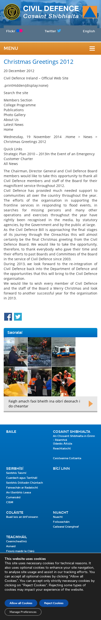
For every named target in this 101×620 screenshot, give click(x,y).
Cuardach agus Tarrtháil (21, 477)
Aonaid (10, 546)
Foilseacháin (61, 521)
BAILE (11, 432)
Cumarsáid (13, 497)
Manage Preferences (23, 612)
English (89, 31)
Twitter (50, 31)
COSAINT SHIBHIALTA (71, 432)
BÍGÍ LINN (61, 469)
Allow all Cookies (21, 603)
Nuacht (60, 513)
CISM (9, 502)
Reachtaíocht (62, 448)
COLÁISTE (14, 513)
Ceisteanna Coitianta (67, 458)
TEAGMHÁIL (16, 537)
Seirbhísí (14, 469)
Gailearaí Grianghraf (66, 526)
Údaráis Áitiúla (62, 443)
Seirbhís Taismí (16, 473)
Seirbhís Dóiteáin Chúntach (24, 482)
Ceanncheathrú (16, 541)
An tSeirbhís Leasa (18, 492)
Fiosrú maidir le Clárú (20, 551)
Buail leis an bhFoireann (22, 517)
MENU (11, 48)
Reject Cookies (53, 603)
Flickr (10, 31)
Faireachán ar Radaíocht (22, 487)
